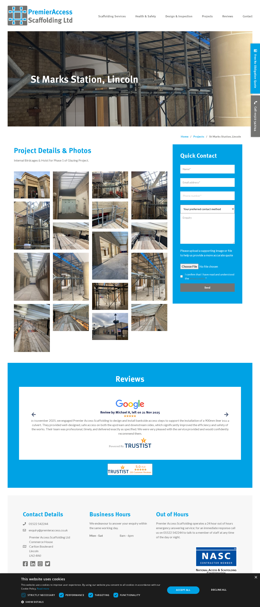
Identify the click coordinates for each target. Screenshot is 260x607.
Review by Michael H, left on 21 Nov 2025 (130, 412)
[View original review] (130, 403)
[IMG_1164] (32, 277)
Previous (34, 414)
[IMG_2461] (149, 236)
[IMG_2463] (110, 215)
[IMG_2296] (149, 277)
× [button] (255, 577)
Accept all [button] (183, 590)
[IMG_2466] (32, 184)
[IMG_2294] (71, 277)
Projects (198, 136)
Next (226, 414)
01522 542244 (173, 532)
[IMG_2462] (71, 236)
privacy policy (197, 278)
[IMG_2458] (149, 195)
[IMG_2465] (110, 184)
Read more (43, 588)
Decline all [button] (219, 589)
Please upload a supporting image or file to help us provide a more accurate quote (206, 253)
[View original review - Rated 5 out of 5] (130, 415)
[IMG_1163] (110, 326)
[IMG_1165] (71, 195)
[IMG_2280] (32, 328)
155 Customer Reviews (140, 472)
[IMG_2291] (110, 296)
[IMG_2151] (110, 256)
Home (184, 136)
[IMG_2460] (32, 226)
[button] (255, 69)
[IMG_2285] (149, 317)
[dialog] (130, 590)
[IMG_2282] (71, 317)
